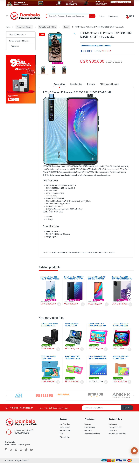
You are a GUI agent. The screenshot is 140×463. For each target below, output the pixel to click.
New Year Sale (65, 424)
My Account (113, 16)
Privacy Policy (65, 437)
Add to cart (58, 349)
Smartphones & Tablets (47, 27)
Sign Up (127, 408)
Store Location (65, 427)
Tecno (66, 27)
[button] (74, 33)
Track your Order (115, 427)
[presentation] (133, 395)
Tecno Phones (109, 252)
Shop (102, 16)
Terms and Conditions (92, 434)
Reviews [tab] (91, 84)
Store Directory (89, 427)
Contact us (88, 430)
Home (8, 27)
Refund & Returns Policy (117, 434)
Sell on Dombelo (66, 430)
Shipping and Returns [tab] (109, 84)
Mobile (62, 252)
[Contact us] (134, 450)
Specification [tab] (76, 84)
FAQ (61, 434)
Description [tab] (59, 84)
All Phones (56, 252)
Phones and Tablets (24, 27)
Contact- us (113, 430)
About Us (87, 424)
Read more (59, 304)
